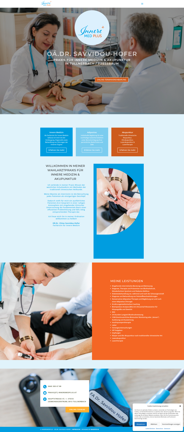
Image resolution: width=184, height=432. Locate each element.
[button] (180, 406)
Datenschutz (159, 428)
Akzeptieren (141, 424)
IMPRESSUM (76, 429)
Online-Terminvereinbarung (111, 79)
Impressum (167, 428)
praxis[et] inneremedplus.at (62, 392)
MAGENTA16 (95, 429)
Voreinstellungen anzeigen (171, 424)
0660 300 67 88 (54, 386)
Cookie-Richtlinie (150, 428)
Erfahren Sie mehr (56, 150)
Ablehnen (154, 424)
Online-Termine (77, 409)
